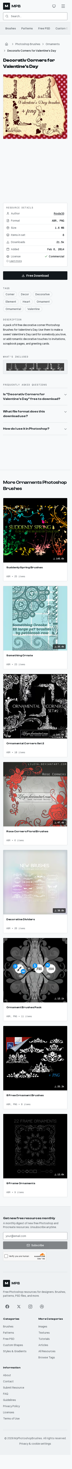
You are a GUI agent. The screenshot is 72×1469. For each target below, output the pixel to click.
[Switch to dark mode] (54, 6)
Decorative (42, 294)
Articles (43, 1345)
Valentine (33, 309)
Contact (8, 1381)
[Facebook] (7, 1306)
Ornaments (53, 44)
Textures (44, 1332)
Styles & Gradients (14, 1351)
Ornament (43, 301)
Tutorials (44, 1339)
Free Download (37, 275)
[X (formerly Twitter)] (19, 1306)
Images (42, 1326)
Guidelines (9, 1400)
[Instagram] (30, 1306)
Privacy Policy (11, 1406)
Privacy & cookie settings (35, 1443)
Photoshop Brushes (27, 44)
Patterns (27, 28)
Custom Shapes (13, 1345)
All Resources (46, 1351)
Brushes (10, 28)
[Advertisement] (35, 169)
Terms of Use (11, 1418)
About (7, 1375)
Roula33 (59, 213)
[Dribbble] (42, 1306)
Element (11, 301)
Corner (10, 294)
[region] (35, 106)
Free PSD (44, 28)
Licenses (8, 1412)
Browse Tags (46, 1357)
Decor (25, 294)
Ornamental (13, 309)
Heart (26, 301)
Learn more (15, 260)
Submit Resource (13, 1387)
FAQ (5, 1394)
